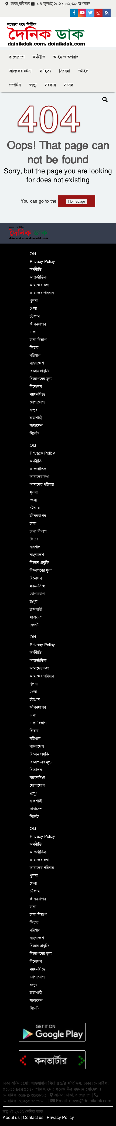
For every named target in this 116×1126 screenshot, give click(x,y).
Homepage (76, 201)
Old (33, 253)
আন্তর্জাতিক (38, 277)
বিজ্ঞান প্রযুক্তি (39, 371)
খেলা (33, 308)
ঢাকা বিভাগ (38, 339)
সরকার (50, 85)
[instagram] (98, 13)
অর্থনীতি (39, 57)
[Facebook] (74, 13)
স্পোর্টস (15, 85)
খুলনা (34, 300)
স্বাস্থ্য (33, 85)
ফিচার (34, 347)
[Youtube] (82, 13)
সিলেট (34, 433)
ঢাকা (33, 332)
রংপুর (33, 410)
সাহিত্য (45, 71)
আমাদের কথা (39, 285)
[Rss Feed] (107, 13)
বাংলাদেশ (17, 57)
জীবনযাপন (38, 324)
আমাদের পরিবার (42, 292)
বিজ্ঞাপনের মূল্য (41, 378)
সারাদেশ (36, 425)
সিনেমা (64, 71)
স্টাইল (83, 71)
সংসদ (68, 85)
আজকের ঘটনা (20, 71)
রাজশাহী (36, 417)
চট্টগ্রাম (35, 316)
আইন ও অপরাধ (66, 57)
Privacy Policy (42, 261)
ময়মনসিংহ (37, 394)
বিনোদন (36, 386)
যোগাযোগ (37, 402)
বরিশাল (35, 355)
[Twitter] (90, 13)
